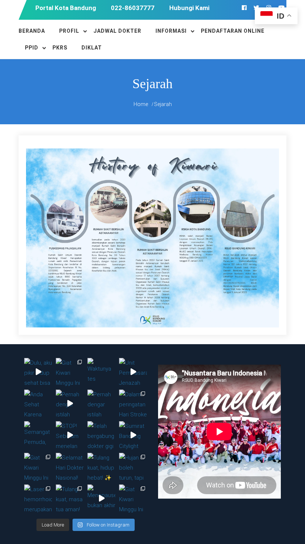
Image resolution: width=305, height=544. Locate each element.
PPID (31, 48)
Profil (69, 31)
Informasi (171, 31)
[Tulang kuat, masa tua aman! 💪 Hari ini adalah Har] (70, 498)
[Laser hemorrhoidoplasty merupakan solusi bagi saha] (38, 498)
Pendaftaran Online (232, 31)
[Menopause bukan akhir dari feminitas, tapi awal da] (101, 498)
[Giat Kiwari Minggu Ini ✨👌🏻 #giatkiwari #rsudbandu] (70, 372)
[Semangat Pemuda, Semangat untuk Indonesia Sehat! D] (38, 435)
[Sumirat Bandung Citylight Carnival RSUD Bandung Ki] (133, 435)
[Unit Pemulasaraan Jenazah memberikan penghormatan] (133, 372)
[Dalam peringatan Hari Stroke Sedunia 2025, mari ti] (133, 403)
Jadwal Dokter (117, 31)
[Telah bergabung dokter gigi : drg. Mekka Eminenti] (101, 435)
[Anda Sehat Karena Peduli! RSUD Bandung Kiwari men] (38, 403)
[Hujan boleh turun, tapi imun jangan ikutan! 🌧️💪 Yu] (133, 467)
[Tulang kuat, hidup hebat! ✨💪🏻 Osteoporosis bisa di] (101, 467)
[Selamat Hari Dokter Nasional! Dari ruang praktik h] (70, 467)
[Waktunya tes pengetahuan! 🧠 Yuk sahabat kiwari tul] (101, 372)
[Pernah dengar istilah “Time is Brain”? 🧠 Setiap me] (70, 403)
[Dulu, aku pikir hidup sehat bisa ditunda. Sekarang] (38, 372)
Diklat (91, 48)
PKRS (59, 48)
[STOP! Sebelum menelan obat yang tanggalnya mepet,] (70, 435)
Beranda (32, 31)
